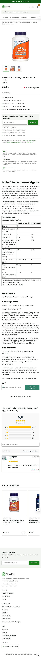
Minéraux (24, 17)
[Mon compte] (33, 7)
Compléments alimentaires (23, 22)
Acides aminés (6, 616)
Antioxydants (6, 619)
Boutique (10, 22)
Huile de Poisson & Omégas (28, 140)
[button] (38, 655)
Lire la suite (23, 532)
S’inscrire (34, 563)
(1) (6, 83)
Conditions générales (9, 635)
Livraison (5, 629)
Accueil (4, 22)
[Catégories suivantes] (39, 17)
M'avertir (33, 122)
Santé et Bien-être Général (14, 142)
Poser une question (32, 387)
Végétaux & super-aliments (11, 17)
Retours (4, 632)
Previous (2, 329)
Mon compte (6, 596)
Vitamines (33, 17)
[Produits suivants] (38, 510)
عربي (28, 7)
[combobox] (21, 12)
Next (38, 329)
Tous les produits (7, 593)
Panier (4, 599)
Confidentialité (6, 638)
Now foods (7, 92)
